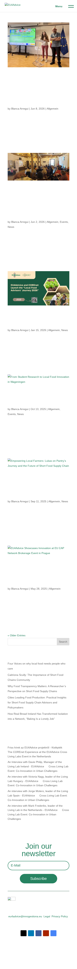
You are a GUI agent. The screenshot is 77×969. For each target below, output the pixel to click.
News (11, 226)
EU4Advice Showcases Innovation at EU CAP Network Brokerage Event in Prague (38, 574)
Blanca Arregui (19, 108)
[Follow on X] (24, 933)
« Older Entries (16, 635)
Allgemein (52, 108)
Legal (47, 916)
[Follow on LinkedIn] (31, 933)
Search (63, 641)
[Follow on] (53, 933)
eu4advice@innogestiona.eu (25, 916)
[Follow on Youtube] (46, 933)
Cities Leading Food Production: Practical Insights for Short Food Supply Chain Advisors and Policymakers (37, 702)
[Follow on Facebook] (38, 933)
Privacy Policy (60, 916)
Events (64, 221)
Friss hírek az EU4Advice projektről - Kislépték (35, 747)
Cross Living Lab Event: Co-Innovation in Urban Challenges (38, 814)
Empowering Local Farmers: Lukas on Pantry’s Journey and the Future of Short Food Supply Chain (38, 486)
